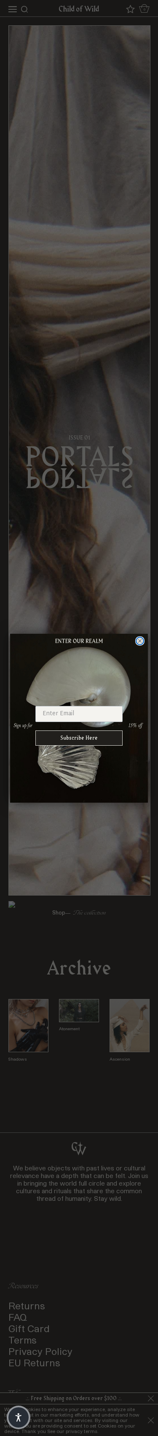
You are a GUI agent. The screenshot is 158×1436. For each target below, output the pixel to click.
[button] (18, 1417)
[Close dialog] (140, 641)
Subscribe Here (79, 737)
